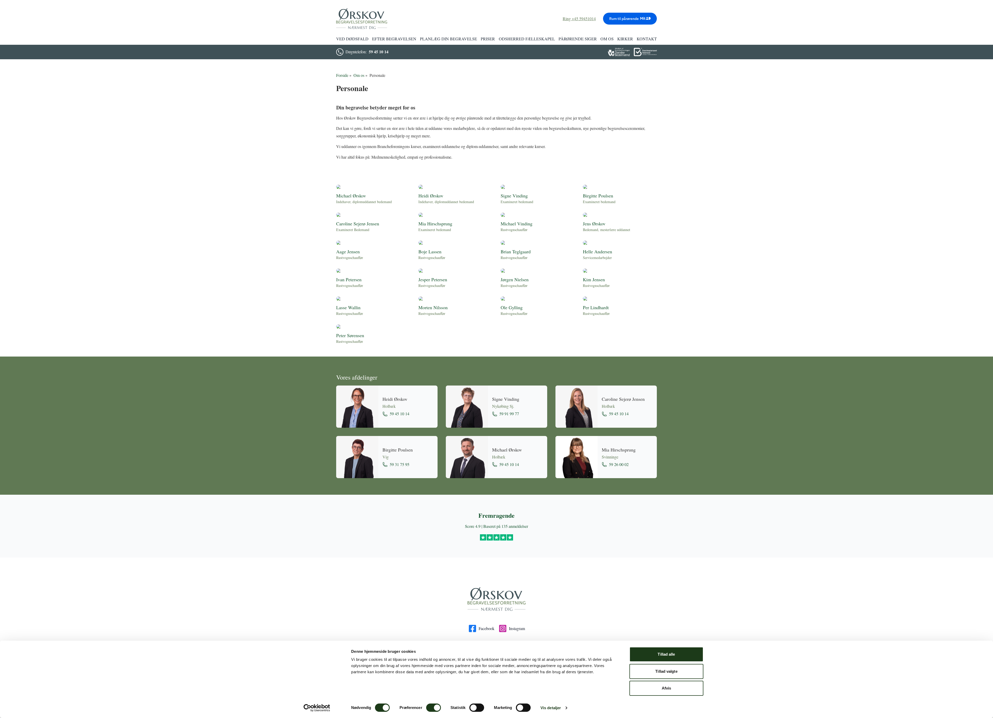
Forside (342, 75)
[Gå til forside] (496, 599)
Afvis (666, 688)
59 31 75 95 (399, 464)
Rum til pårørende (624, 18)
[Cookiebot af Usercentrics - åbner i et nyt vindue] (317, 708)
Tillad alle (666, 654)
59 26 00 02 (619, 464)
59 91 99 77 (509, 413)
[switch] (433, 708)
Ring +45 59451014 (579, 18)
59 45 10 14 (378, 52)
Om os (358, 75)
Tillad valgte (666, 671)
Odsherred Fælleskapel (527, 38)
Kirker (625, 38)
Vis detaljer (550, 708)
